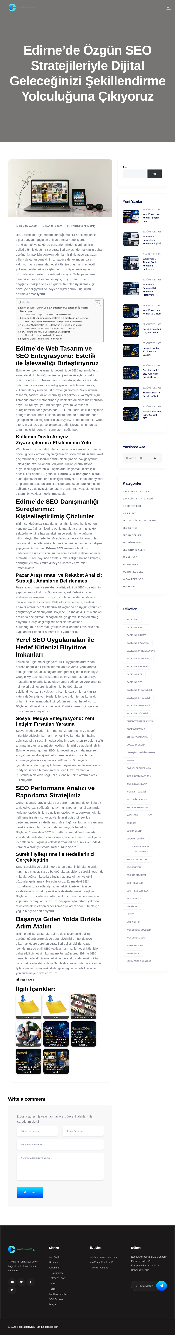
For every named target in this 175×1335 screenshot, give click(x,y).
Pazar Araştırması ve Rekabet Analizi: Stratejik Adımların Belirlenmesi (53, 321)
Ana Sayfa (54, 1257)
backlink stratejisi (138, 698)
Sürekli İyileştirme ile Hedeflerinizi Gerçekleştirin (44, 335)
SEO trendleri (135, 883)
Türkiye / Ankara (99, 1267)
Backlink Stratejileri (138, 499)
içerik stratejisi (136, 792)
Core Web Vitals (136, 729)
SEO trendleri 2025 (138, 891)
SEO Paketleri (56, 1299)
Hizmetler (54, 1262)
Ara (125, 167)
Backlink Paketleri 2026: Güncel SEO (152, 415)
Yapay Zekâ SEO (133, 579)
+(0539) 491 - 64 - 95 (101, 1262)
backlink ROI (134, 674)
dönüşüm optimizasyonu (141, 752)
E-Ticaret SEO (132, 506)
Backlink (132, 619)
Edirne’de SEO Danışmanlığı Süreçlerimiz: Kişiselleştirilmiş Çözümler (54, 318)
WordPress (130, 564)
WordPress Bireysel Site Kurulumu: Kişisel (151, 240)
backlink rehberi (137, 666)
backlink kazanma (138, 643)
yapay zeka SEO (135, 945)
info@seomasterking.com (104, 1257)
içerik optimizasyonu (139, 776)
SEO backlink (134, 831)
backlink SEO (134, 682)
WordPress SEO (133, 572)
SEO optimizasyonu (137, 859)
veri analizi (133, 922)
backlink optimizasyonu (141, 651)
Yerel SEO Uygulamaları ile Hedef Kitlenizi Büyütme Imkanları (51, 325)
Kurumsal (54, 1267)
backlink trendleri (138, 706)
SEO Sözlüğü (58, 1278)
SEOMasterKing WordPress (141, 849)
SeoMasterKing (136, 839)
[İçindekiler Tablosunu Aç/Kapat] (96, 303)
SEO (150, 815)
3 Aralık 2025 (53, 226)
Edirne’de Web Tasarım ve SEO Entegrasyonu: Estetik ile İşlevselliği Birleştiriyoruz (54, 309)
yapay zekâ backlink (139, 961)
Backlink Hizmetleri (136, 491)
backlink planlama (138, 659)
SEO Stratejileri (134, 550)
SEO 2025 (131, 823)
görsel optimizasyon (139, 768)
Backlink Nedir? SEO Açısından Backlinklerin (151, 373)
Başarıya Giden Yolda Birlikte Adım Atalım (41, 339)
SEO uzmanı (66, 548)
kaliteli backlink (137, 799)
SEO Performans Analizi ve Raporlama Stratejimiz (45, 332)
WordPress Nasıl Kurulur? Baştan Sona (151, 217)
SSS (53, 1283)
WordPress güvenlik (139, 930)
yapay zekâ (133, 953)
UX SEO (130, 914)
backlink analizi (136, 627)
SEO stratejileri (136, 875)
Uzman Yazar (28, 226)
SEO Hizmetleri (133, 542)
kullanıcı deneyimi (137, 807)
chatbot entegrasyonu (140, 721)
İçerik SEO (130, 513)
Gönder (30, 1192)
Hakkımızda (57, 1273)
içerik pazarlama (137, 784)
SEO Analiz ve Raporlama (140, 521)
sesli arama (134, 898)
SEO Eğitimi (130, 528)
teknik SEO (133, 906)
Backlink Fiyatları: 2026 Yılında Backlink (152, 351)
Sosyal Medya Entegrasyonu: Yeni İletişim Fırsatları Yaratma (50, 328)
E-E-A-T (130, 760)
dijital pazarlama (137, 737)
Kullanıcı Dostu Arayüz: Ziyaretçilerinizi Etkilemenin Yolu (48, 314)
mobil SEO (132, 815)
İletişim (53, 1304)
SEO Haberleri (132, 535)
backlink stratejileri (139, 690)
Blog (53, 1288)
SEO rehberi (134, 867)
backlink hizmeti (136, 635)
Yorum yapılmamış (82, 226)
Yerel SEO (129, 586)
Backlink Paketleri (58, 1294)
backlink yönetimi (137, 713)
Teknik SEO (130, 557)
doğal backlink (136, 745)
